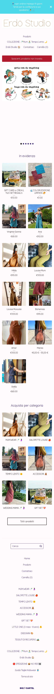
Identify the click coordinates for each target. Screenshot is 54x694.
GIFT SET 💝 (27, 620)
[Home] (27, 23)
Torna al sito (27, 676)
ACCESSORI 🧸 (27, 608)
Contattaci (28, 47)
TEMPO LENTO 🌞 (27, 601)
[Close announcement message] (51, 7)
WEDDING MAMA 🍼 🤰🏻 (27, 614)
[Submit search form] (40, 546)
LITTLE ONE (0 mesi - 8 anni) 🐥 (27, 627)
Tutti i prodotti (27, 521)
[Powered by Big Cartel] (27, 688)
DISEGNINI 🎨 (27, 633)
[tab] (21, 144)
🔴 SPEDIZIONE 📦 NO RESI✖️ (27, 664)
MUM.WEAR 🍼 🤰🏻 (27, 589)
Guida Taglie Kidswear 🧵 (27, 670)
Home (27, 558)
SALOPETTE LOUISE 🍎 (27, 595)
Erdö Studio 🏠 (13, 47)
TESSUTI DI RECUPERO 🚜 (27, 639)
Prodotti (27, 36)
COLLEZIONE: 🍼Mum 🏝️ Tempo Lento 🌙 (27, 41)
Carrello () (42, 47)
